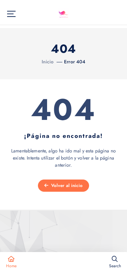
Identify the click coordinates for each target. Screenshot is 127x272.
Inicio (48, 61)
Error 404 (74, 61)
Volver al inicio (66, 185)
